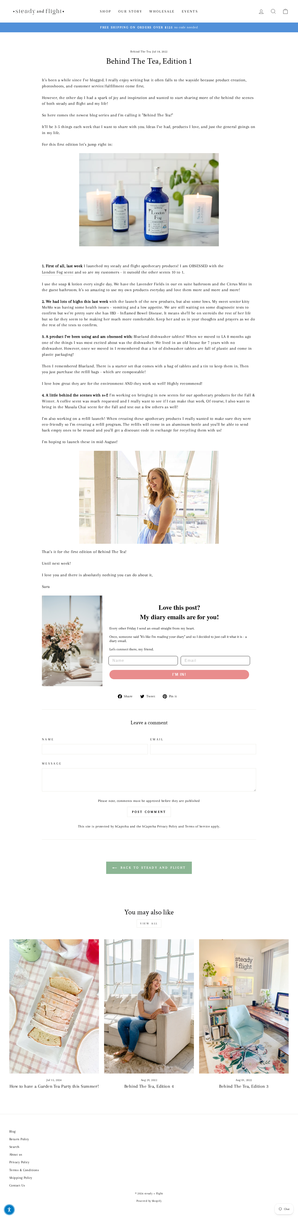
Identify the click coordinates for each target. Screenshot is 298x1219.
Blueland (141, 336)
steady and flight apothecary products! (144, 266)
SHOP (105, 11)
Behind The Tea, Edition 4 (149, 1086)
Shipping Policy (20, 1177)
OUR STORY (130, 11)
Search (14, 1147)
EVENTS (190, 11)
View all (149, 923)
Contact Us (17, 1185)
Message (52, 763)
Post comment (149, 812)
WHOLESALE (162, 11)
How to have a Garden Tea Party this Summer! (54, 1086)
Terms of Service (197, 826)
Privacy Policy (167, 826)
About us (15, 1154)
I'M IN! (179, 674)
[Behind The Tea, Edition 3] (244, 1006)
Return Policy (19, 1139)
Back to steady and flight (152, 867)
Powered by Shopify (149, 1201)
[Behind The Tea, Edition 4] (149, 1006)
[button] (9, 1209)
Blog (12, 1131)
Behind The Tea (140, 51)
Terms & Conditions (24, 1170)
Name (48, 739)
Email (157, 739)
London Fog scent (57, 272)
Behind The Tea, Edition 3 (243, 1086)
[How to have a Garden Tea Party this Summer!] (54, 1006)
